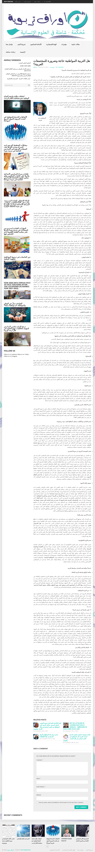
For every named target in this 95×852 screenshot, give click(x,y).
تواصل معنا (9, 44)
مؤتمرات (64, 44)
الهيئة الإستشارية (51, 44)
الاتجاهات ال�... (47, 1)
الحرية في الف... (28, 1)
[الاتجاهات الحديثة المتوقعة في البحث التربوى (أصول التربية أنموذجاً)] (52, 831)
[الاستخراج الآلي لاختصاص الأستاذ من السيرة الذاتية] (82, 831)
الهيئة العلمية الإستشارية (68, 850)
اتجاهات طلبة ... (37, 1)
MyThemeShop (26, 850)
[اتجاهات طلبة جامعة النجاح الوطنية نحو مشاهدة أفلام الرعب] (38, 831)
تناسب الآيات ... (18, 1)
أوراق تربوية (10, 850)
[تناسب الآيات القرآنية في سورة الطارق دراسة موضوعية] (8, 831)
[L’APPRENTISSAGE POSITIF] (67, 831)
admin (35, 67)
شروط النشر (21, 44)
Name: (38, 778)
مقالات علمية (76, 44)
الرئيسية (22, 52)
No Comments (60, 67)
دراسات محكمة (10, 52)
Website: (38, 795)
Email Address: (40, 787)
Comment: (39, 760)
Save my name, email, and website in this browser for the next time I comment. (61, 802)
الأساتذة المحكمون (35, 44)
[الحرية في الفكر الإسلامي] (23, 831)
